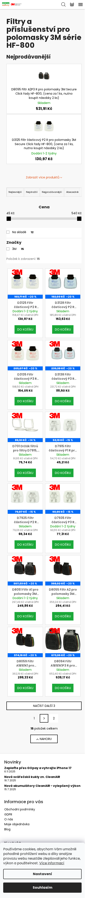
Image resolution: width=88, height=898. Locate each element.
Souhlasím (42, 887)
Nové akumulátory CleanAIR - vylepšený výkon (42, 785)
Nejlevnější (15, 192)
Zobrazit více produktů (42, 177)
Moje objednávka (16, 824)
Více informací (51, 863)
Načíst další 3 (44, 706)
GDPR (8, 814)
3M (18, 249)
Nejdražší (32, 192)
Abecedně (72, 192)
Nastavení (42, 873)
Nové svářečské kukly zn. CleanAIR (32, 777)
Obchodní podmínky (19, 809)
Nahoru (46, 739)
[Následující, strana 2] (44, 718)
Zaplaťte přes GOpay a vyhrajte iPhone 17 (38, 768)
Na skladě (23, 232)
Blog (7, 829)
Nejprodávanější (52, 192)
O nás (8, 819)
